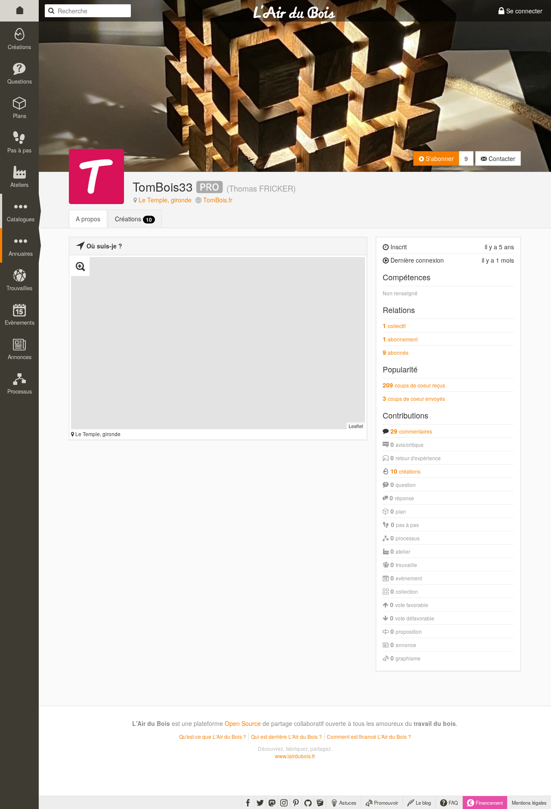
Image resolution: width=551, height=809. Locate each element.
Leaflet (356, 425)
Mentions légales (529, 802)
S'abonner (439, 158)
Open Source (243, 723)
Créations (133, 218)
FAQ (452, 802)
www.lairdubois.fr (295, 755)
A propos (88, 218)
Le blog (423, 802)
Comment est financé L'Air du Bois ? (369, 736)
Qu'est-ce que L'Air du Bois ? (212, 736)
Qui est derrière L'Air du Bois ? (286, 736)
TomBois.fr (217, 199)
